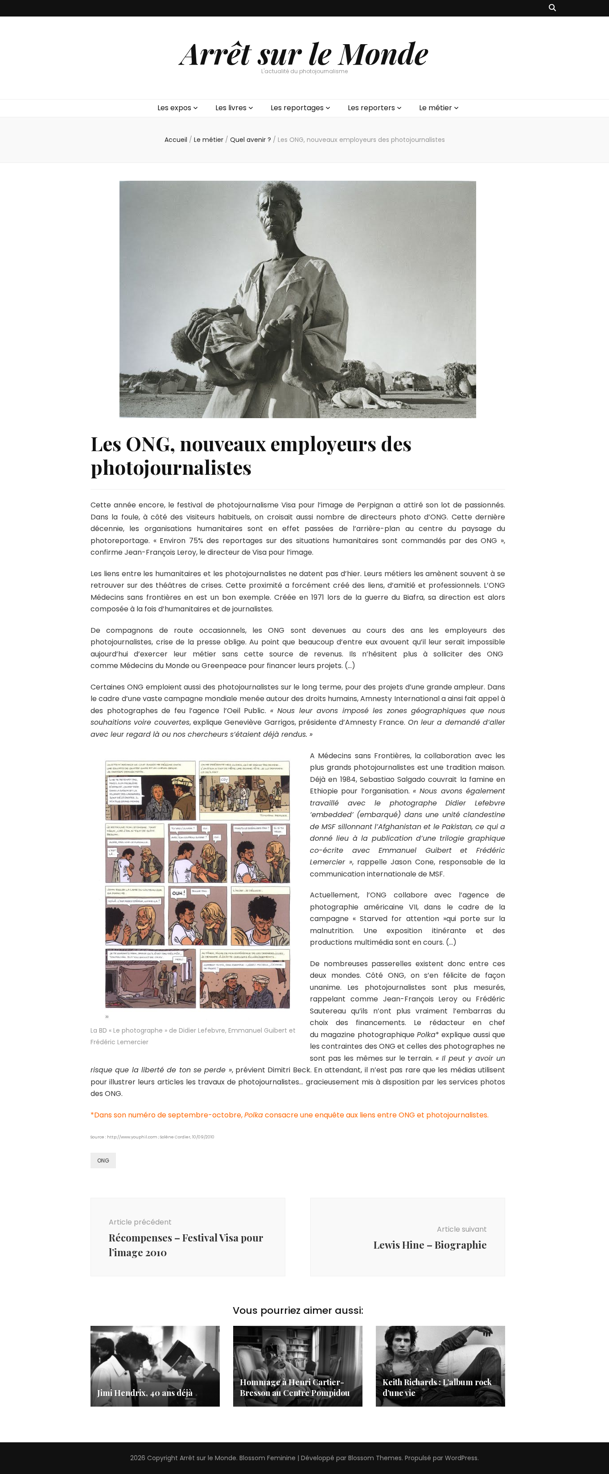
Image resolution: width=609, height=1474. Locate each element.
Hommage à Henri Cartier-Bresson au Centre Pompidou (295, 1387)
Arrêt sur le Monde (304, 52)
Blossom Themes (375, 1457)
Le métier (435, 108)
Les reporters (371, 108)
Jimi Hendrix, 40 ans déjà (145, 1392)
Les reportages (297, 108)
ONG (103, 1160)
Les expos (174, 108)
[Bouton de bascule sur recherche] (552, 8)
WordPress (461, 1457)
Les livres (231, 108)
